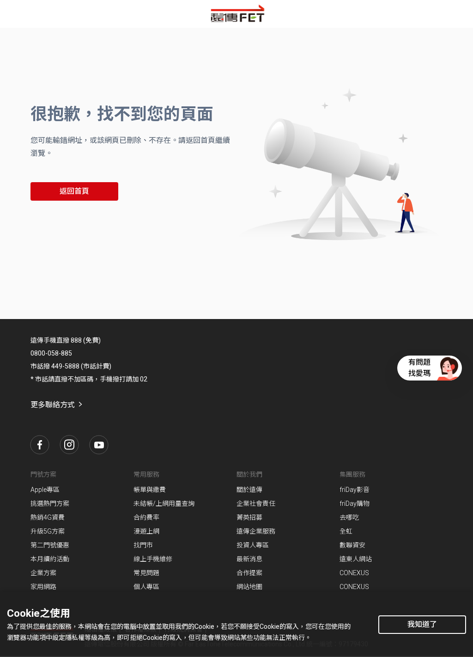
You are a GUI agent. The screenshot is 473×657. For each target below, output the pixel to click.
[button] (39, 445)
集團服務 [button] (352, 474)
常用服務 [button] (146, 474)
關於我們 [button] (249, 474)
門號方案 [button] (43, 474)
